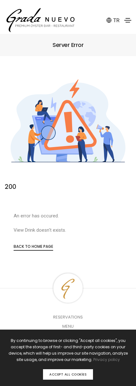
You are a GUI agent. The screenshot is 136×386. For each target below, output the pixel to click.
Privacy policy (106, 359)
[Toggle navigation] (127, 20)
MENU (68, 326)
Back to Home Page (33, 246)
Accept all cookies (68, 374)
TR (116, 20)
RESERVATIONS (68, 317)
